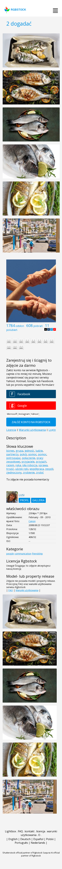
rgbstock (18, 9)
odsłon (20, 326)
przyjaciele (28, 461)
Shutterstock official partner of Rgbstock (22, 852)
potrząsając (13, 458)
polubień (11, 330)
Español (38, 839)
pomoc (32, 454)
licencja (40, 831)
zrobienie (29, 472)
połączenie (28, 458)
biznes (10, 451)
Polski (50, 839)
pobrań (38, 326)
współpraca (37, 469)
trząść (10, 469)
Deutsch (25, 839)
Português (21, 843)
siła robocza (29, 465)
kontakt (29, 831)
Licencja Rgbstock (21, 561)
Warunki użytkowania (27, 590)
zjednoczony (14, 472)
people (10, 553)
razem (10, 465)
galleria (38, 500)
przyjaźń (41, 461)
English (13, 839)
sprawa (43, 465)
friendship (37, 553)
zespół (49, 469)
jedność (29, 451)
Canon (32, 521)
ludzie (39, 451)
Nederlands (38, 843)
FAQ (10, 590)
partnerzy (12, 454)
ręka (18, 465)
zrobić (40, 472)
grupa (19, 451)
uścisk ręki (21, 469)
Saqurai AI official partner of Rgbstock (40, 854)
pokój (23, 454)
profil (24, 500)
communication (23, 553)
